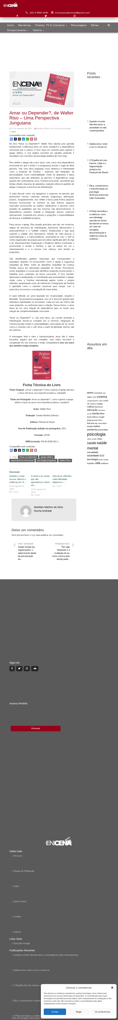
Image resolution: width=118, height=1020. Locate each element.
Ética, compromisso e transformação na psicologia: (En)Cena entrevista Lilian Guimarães (98, 191)
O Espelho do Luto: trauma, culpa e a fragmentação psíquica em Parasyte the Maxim (98, 166)
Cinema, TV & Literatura (50, 25)
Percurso (18, 856)
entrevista (101, 410)
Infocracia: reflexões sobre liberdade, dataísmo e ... (62, 479)
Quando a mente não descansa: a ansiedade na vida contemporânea (46, 955)
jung (89, 420)
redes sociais (91, 439)
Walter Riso (65, 460)
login (33, 535)
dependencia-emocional (22, 460)
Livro (14, 132)
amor (90, 392)
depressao (99, 407)
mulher (96, 426)
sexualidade (92, 452)
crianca (93, 404)
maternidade (102, 423)
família (95, 413)
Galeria (38, 30)
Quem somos (20, 901)
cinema (102, 396)
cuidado (99, 404)
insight (101, 417)
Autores (17, 932)
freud (89, 417)
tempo (101, 459)
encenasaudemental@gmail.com (72, 12)
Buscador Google (22, 943)
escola (89, 414)
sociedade (93, 455)
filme (102, 413)
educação (92, 410)
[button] (112, 987)
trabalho (91, 463)
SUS (101, 455)
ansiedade (98, 393)
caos (89, 397)
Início (10, 25)
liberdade (95, 420)
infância (95, 417)
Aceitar (55, 1012)
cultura (90, 406)
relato (99, 439)
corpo (101, 401)
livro (100, 420)
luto (96, 423)
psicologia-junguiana (46, 460)
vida (97, 463)
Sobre (16, 886)
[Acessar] (35, 779)
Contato (17, 916)
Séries (95, 25)
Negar (79, 1012)
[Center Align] (12, 668)
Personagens (79, 25)
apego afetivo (47, 457)
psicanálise (103, 430)
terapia (105, 459)
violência (104, 463)
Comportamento (17, 30)
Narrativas (24, 25)
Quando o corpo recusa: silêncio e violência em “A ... (17, 479)
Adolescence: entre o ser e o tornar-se (32, 970)
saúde (91, 443)
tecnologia (92, 459)
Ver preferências (102, 1012)
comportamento (92, 401)
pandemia (92, 429)
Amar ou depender (28, 457)
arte (104, 393)
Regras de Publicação (24, 871)
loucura (90, 423)
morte (90, 426)
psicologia (96, 434)
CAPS (94, 397)
